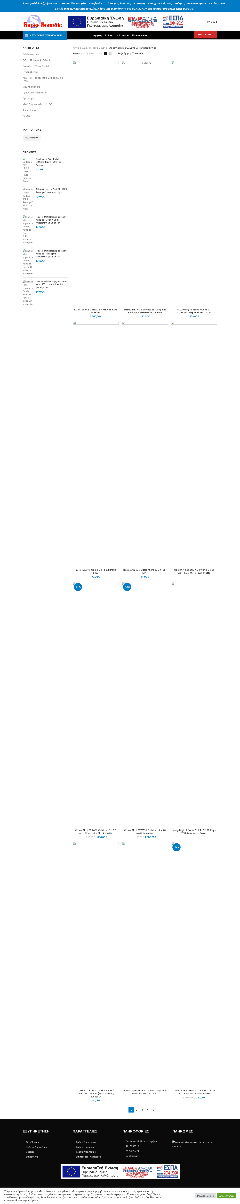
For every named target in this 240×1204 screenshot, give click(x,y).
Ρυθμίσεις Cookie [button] (205, 1196)
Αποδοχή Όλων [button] (226, 1196)
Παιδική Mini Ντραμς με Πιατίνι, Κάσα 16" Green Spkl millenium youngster (51, 219)
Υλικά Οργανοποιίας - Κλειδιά (37, 104)
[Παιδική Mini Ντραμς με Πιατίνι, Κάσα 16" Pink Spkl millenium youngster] (28, 262)
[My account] (198, 21)
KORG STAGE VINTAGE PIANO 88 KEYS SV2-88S (95, 311)
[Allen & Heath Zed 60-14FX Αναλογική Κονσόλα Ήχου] (28, 199)
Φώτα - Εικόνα (30, 110)
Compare (116, 66)
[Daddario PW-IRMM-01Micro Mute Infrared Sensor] (28, 170)
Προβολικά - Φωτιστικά (34, 92)
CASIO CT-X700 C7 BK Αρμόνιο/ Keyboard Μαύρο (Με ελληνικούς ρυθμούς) (96, 1093)
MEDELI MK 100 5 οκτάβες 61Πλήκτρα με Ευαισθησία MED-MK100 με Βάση (145, 311)
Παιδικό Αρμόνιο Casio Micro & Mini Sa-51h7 (145, 571)
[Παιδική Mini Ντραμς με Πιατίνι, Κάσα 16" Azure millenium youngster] (28, 293)
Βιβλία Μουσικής (31, 54)
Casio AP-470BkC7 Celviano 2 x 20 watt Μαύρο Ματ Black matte (95, 832)
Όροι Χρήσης (32, 1142)
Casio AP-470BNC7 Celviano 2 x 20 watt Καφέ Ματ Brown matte (194, 1092)
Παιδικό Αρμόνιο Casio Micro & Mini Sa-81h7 (96, 571)
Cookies (30, 1151)
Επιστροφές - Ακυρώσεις (88, 1156)
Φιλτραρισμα (32, 137)
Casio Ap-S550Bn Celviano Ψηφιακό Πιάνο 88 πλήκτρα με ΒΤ (145, 1092)
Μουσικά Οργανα (31, 86)
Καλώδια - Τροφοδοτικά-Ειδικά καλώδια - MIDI (43, 79)
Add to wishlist (116, 81)
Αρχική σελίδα (80, 47)
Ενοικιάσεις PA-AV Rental (36, 66)
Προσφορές (29, 98)
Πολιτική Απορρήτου (36, 1147)
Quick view (116, 73)
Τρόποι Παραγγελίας (86, 1142)
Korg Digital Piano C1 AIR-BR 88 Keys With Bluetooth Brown (194, 832)
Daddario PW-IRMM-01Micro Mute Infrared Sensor (49, 162)
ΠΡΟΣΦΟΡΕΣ (205, 34)
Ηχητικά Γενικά (30, 71)
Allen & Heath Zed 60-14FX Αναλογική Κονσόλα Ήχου (51, 191)
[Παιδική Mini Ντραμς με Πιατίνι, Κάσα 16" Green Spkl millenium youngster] (28, 229)
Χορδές (26, 115)
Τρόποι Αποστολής (86, 1151)
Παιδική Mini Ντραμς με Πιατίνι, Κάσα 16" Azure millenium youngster (51, 284)
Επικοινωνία (32, 1156)
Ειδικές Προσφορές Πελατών (37, 60)
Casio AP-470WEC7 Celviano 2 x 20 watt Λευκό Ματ (145, 832)
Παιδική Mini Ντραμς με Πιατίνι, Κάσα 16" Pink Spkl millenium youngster (51, 253)
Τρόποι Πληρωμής (85, 1147)
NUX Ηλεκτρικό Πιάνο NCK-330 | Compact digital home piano (194, 311)
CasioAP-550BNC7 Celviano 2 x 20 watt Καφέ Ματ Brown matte (194, 571)
